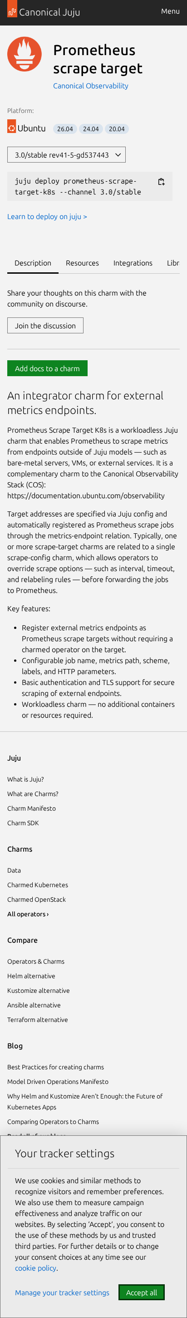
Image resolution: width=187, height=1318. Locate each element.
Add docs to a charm (47, 368)
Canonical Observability (90, 86)
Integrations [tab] (133, 263)
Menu (170, 11)
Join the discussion (45, 326)
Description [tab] (33, 263)
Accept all (141, 1292)
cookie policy (35, 1268)
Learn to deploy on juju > (47, 216)
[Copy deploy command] (161, 181)
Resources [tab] (82, 263)
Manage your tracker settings (62, 1292)
